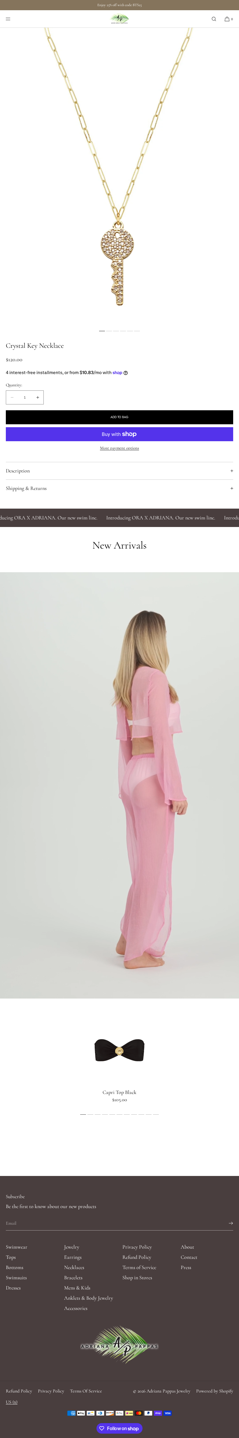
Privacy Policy (137, 1247)
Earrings (73, 1257)
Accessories (75, 1308)
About (187, 1247)
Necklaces (74, 1267)
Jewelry (71, 1247)
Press (186, 1267)
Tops (11, 1257)
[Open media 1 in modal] (119, 177)
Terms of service (86, 1391)
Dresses (13, 1288)
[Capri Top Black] (119, 1049)
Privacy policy (51, 1391)
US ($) (11, 1402)
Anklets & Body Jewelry (88, 1298)
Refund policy (19, 1391)
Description (18, 470)
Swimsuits (16, 1277)
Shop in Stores (137, 1277)
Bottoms (14, 1267)
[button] (214, 18)
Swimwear (16, 1247)
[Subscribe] (226, 1223)
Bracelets (73, 1277)
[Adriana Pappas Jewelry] (119, 19)
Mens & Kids (77, 1288)
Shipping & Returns (26, 488)
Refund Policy (136, 1257)
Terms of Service (139, 1267)
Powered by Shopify (214, 1391)
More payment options (119, 448)
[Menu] (13, 18)
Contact (189, 1257)
